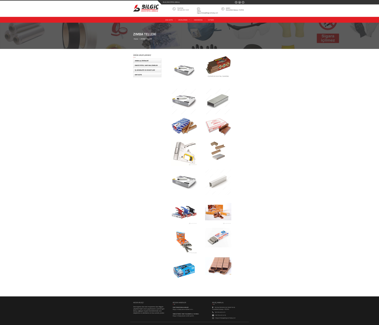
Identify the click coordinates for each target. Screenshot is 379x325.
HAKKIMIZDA (198, 20)
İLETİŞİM (211, 20)
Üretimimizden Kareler (181, 307)
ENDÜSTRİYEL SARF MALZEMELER (146, 65)
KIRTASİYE (138, 75)
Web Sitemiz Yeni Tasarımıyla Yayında (186, 314)
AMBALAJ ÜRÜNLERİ (142, 61)
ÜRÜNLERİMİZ (183, 20)
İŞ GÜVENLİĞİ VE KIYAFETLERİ (145, 70)
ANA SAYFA (169, 20)
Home (136, 39)
